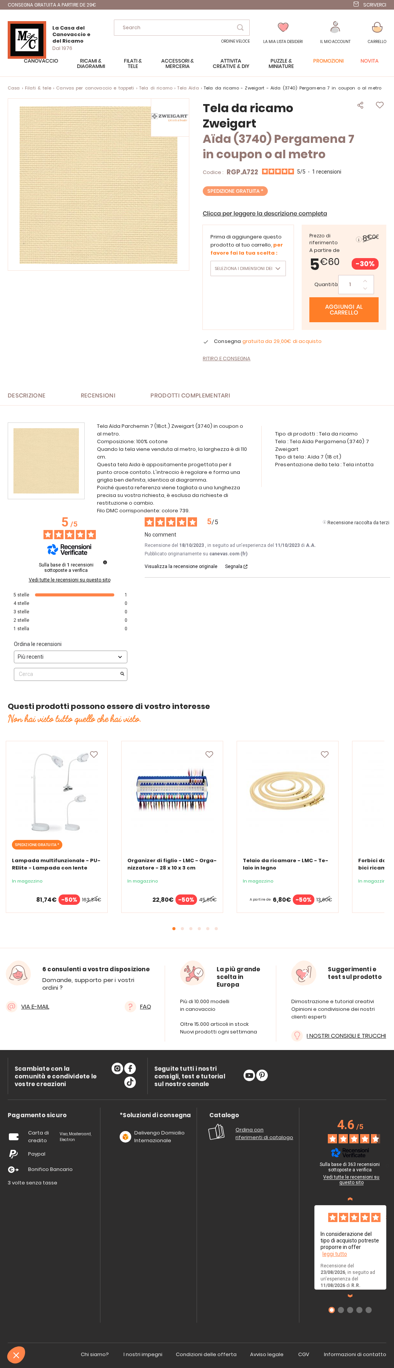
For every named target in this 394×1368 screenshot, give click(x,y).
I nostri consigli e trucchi (346, 1036)
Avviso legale (267, 1354)
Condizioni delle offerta (206, 1354)
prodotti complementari (190, 396)
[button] (335, 33)
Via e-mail (35, 1006)
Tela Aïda (188, 88)
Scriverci (374, 5)
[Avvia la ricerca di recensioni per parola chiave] (122, 674)
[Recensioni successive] (350, 1295)
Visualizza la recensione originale (181, 566)
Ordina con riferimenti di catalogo (264, 1133)
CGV (303, 1354)
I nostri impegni (143, 1354)
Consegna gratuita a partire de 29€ (52, 5)
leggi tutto (334, 1254)
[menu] (197, 67)
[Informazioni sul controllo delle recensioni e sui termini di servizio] (105, 562)
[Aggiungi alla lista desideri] (94, 755)
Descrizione (26, 396)
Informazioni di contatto (355, 1354)
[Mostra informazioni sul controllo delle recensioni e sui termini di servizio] (387, 1166)
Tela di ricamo (155, 88)
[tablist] (37, 1115)
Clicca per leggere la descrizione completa (265, 214)
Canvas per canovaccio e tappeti (95, 88)
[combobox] (182, 28)
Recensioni (98, 396)
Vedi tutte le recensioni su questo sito (69, 580)
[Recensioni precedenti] (350, 1199)
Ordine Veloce (235, 41)
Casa (14, 88)
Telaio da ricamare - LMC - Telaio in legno (285, 864)
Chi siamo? (95, 1354)
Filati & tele (38, 88)
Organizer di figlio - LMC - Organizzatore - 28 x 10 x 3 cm (172, 864)
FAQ (145, 1006)
